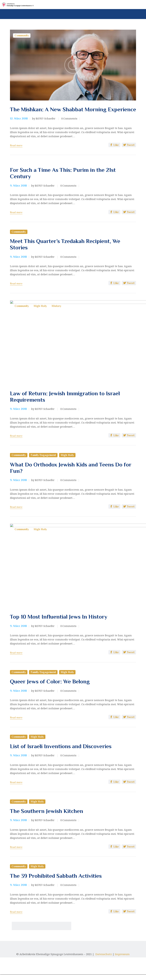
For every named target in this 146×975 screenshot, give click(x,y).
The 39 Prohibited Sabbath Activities (56, 876)
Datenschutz (103, 954)
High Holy (40, 305)
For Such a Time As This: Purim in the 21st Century (63, 173)
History (56, 305)
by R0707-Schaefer (44, 118)
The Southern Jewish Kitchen (46, 811)
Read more (16, 145)
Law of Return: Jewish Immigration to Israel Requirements (65, 396)
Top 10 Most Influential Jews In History (58, 616)
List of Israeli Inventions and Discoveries (60, 746)
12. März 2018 (19, 118)
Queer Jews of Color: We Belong (50, 681)
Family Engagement (43, 455)
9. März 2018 (18, 185)
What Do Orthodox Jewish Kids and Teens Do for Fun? (70, 467)
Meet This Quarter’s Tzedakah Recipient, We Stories (65, 244)
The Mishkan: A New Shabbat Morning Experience (73, 109)
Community (22, 35)
